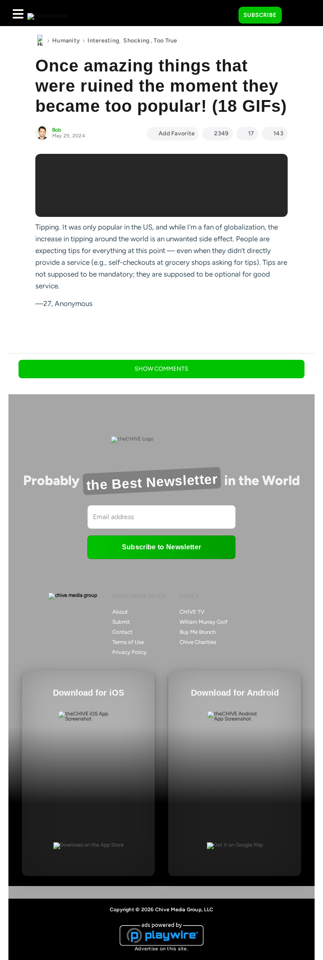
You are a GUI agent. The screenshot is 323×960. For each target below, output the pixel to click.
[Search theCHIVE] (225, 13)
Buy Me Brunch (198, 632)
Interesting (103, 40)
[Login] (295, 15)
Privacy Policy (129, 652)
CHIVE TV (192, 612)
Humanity (66, 40)
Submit (121, 622)
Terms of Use (128, 642)
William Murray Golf (204, 622)
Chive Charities (198, 642)
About (120, 612)
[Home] (40, 40)
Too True (165, 40)
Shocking (136, 40)
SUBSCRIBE (260, 15)
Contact (122, 632)
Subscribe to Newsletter (161, 547)
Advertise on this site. (161, 949)
